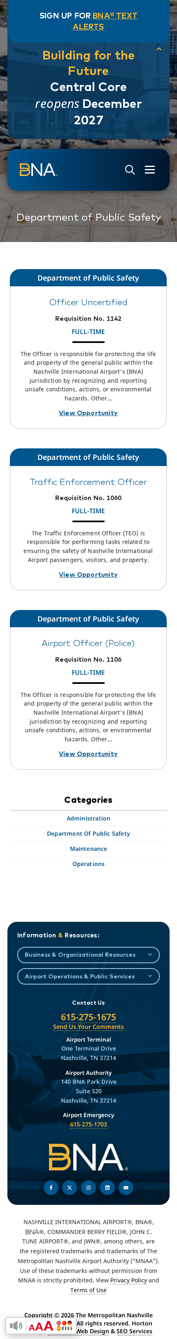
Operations (88, 864)
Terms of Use (88, 1290)
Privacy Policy (128, 1280)
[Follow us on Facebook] (51, 1187)
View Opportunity (88, 413)
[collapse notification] (159, 49)
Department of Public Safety (88, 833)
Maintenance (88, 848)
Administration (89, 818)
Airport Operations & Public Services (80, 976)
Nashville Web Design (78, 1331)
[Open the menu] (149, 169)
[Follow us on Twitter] (69, 1187)
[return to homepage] (39, 170)
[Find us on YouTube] (126, 1187)
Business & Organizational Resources (80, 954)
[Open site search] (130, 170)
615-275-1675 (88, 1017)
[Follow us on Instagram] (88, 1187)
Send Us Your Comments (88, 1027)
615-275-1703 (88, 1124)
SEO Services (134, 1331)
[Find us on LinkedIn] (107, 1187)
